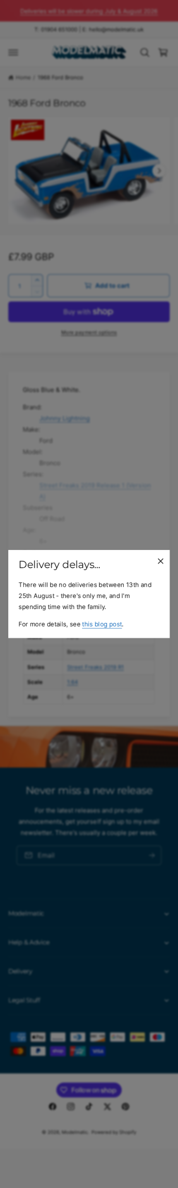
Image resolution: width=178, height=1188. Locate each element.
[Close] (160, 561)
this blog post (102, 624)
